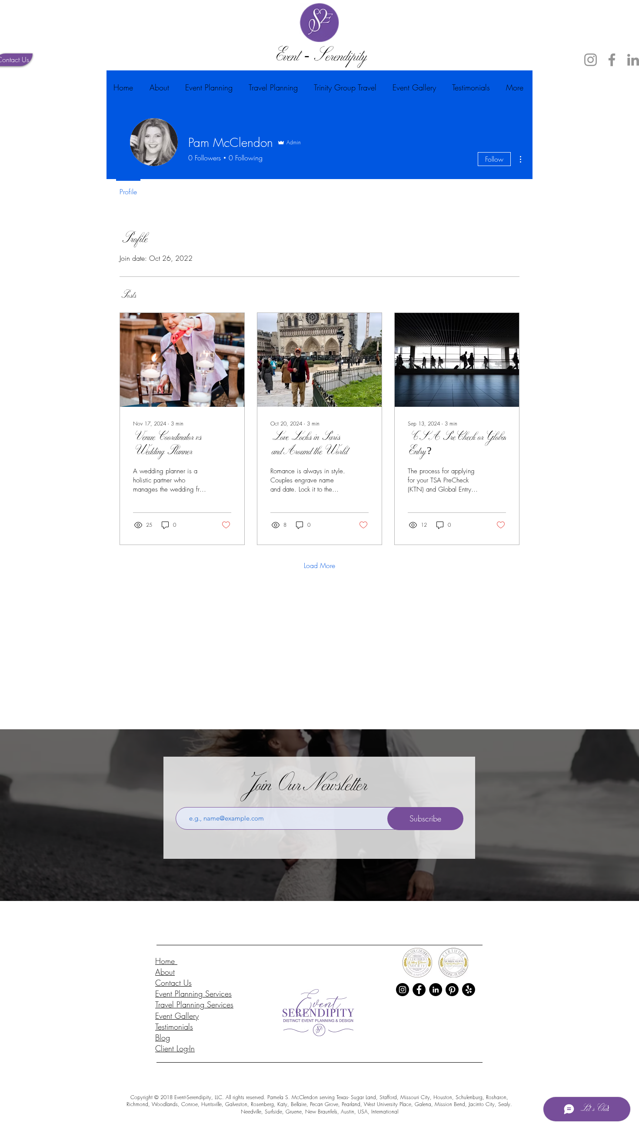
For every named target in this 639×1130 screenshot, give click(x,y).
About (165, 972)
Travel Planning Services (194, 1004)
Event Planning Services (193, 993)
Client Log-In (175, 1048)
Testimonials (174, 1026)
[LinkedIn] (435, 989)
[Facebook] (611, 59)
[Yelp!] (468, 989)
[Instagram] (590, 59)
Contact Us (173, 982)
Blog (162, 1037)
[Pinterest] (452, 989)
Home (166, 961)
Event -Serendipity (319, 58)
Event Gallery (177, 1015)
